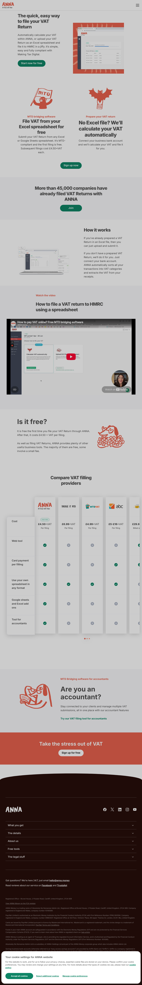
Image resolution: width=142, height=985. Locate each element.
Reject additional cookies (47, 976)
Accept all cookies (19, 976)
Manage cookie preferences (75, 976)
